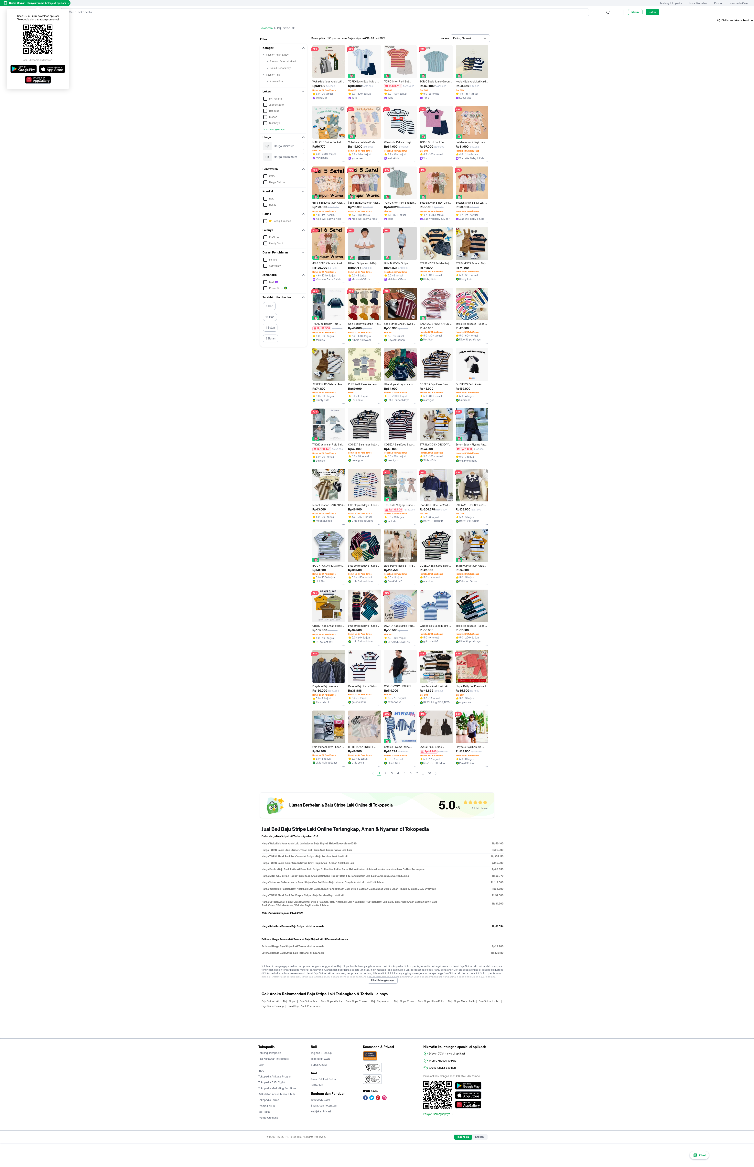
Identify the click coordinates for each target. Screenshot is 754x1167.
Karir (261, 1064)
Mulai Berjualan (698, 3)
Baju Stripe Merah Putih (461, 1001)
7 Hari (269, 306)
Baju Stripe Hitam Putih (431, 1001)
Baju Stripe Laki (270, 1001)
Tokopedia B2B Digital (271, 1082)
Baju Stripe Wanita (331, 1001)
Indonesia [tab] (463, 1136)
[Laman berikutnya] (435, 773)
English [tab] (479, 1136)
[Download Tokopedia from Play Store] (468, 1086)
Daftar (652, 12)
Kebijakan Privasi (321, 1111)
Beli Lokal (264, 1111)
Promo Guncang (268, 1117)
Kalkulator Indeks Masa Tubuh (276, 1094)
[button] (735, 21)
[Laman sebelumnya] (373, 773)
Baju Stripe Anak (380, 1001)
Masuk (635, 12)
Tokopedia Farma (268, 1100)
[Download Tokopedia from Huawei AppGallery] (468, 1104)
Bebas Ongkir (319, 1064)
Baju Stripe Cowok (356, 1001)
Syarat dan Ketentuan (324, 1105)
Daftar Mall (318, 1085)
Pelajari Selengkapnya (436, 1114)
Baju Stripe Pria (308, 1001)
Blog (261, 1070)
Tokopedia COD (320, 1058)
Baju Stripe (289, 1001)
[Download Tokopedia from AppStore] (468, 1095)
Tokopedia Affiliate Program (275, 1076)
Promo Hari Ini (266, 1106)
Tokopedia (266, 28)
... (423, 773)
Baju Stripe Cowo (404, 1001)
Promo (718, 3)
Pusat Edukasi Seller (323, 1079)
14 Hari (269, 316)
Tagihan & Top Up (321, 1053)
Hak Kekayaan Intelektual (273, 1058)
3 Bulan (270, 338)
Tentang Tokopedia (671, 3)
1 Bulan (270, 327)
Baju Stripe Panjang (273, 1006)
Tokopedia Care (738, 3)
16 (429, 773)
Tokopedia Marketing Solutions (277, 1088)
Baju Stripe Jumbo (489, 1001)
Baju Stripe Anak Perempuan (304, 1006)
